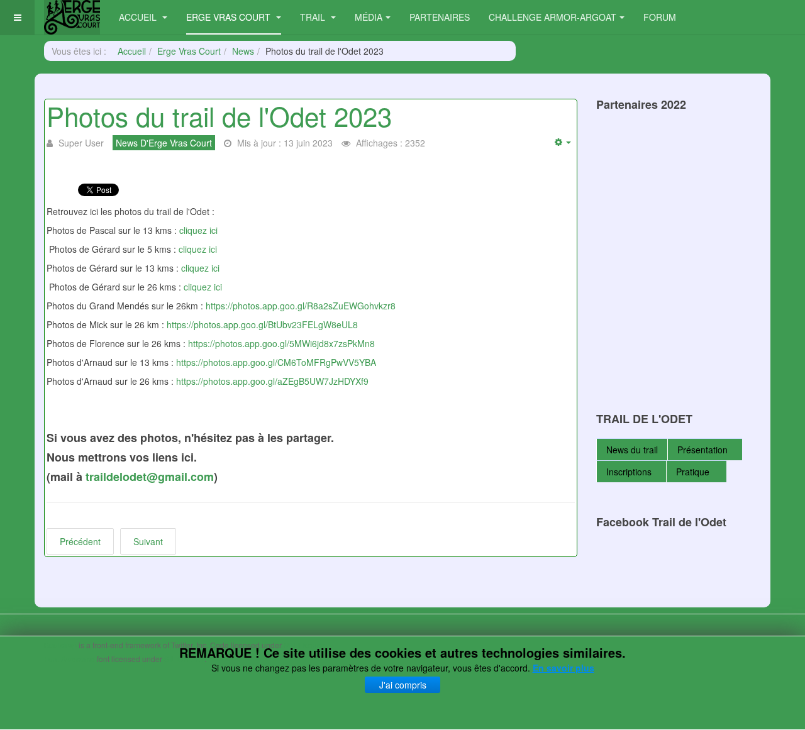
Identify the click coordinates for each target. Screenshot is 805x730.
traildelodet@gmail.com (150, 476)
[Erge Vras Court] (72, 17)
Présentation (702, 449)
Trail (314, 17)
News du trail (632, 449)
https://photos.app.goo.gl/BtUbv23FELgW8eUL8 (262, 324)
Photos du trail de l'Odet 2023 (219, 116)
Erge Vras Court (229, 17)
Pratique (694, 471)
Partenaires (439, 17)
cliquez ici (198, 230)
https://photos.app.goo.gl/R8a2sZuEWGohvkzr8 (301, 305)
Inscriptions (629, 471)
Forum (659, 17)
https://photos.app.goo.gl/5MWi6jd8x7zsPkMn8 (281, 343)
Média (368, 17)
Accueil (139, 17)
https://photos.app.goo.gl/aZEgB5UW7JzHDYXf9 (272, 381)
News (243, 51)
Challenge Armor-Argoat (552, 17)
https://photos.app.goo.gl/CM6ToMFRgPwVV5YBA (276, 362)
